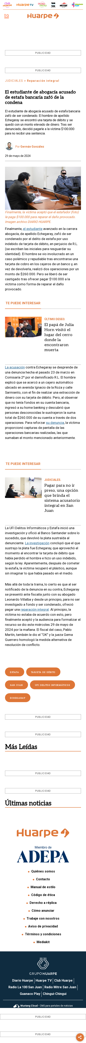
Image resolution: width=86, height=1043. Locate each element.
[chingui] (42, 5)
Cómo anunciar (43, 911)
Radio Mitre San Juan (60, 987)
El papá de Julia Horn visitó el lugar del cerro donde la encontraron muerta (59, 337)
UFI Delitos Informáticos (52, 685)
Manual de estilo (43, 887)
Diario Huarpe (22, 980)
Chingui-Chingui (54, 994)
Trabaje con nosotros (43, 918)
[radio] (64, 4)
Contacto (43, 879)
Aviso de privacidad (43, 926)
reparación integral (35, 609)
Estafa (14, 672)
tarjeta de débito (43, 672)
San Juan (16, 685)
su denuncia (55, 423)
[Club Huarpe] (7, 4)
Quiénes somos (43, 871)
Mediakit (43, 942)
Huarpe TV (44, 980)
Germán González (32, 146)
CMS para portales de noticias (46, 1005)
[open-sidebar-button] (6, 17)
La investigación (37, 543)
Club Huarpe (63, 980)
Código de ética (43, 895)
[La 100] (53, 5)
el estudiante (32, 229)
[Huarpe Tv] (25, 4)
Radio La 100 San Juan (25, 987)
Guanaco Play (30, 994)
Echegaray (17, 698)
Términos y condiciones (43, 934)
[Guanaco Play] (77, 5)
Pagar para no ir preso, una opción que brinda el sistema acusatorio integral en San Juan (62, 498)
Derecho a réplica (43, 903)
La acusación (15, 367)
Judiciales (14, 80)
